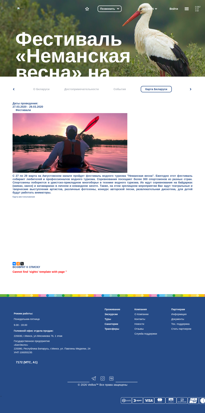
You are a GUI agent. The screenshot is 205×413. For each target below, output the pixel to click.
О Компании (141, 314)
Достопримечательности (81, 89)
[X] (22, 263)
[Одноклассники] (18, 263)
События (120, 89)
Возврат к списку (26, 267)
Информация (179, 314)
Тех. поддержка (180, 324)
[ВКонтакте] (14, 263)
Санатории (111, 324)
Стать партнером (181, 328)
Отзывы (139, 328)
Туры (108, 319)
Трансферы (112, 328)
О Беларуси (41, 89)
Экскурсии (111, 314)
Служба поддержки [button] (145, 333)
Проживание (112, 309)
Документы (177, 319)
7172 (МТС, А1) (27, 362)
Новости (139, 324)
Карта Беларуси (156, 89)
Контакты (139, 319)
